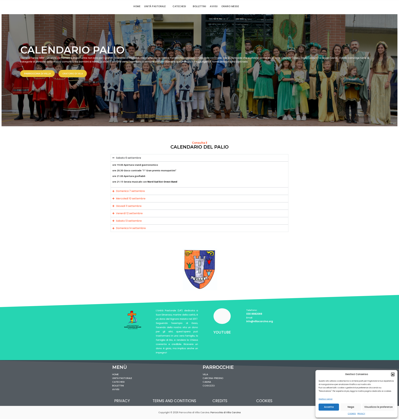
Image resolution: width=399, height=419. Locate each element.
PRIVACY (361, 413)
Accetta (329, 407)
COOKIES (352, 413)
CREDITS (219, 400)
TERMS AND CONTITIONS (174, 400)
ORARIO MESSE (230, 6)
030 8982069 (254, 313)
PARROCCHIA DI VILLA (37, 73)
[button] (392, 374)
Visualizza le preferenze (378, 407)
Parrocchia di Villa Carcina (225, 412)
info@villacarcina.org (259, 321)
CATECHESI (179, 6)
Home (136, 6)
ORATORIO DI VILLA (72, 73)
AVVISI (214, 6)
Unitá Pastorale (155, 6)
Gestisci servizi (325, 399)
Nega (351, 407)
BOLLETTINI (199, 6)
